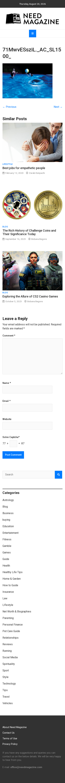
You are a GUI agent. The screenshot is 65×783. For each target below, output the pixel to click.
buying (6, 519)
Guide (5, 559)
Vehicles (7, 703)
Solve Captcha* (11, 437)
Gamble (6, 546)
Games (6, 552)
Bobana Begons (39, 239)
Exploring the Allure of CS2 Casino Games (30, 296)
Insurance (8, 591)
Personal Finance (12, 624)
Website (6, 419)
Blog (5, 227)
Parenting (8, 618)
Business (8, 513)
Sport (5, 670)
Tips (5, 690)
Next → (58, 106)
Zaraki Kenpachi (37, 173)
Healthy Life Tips (12, 572)
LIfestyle (7, 164)
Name (6, 383)
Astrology (8, 500)
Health (6, 565)
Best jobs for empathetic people (23, 168)
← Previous (9, 106)
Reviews (7, 644)
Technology (9, 683)
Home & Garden (11, 578)
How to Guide (10, 585)
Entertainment (10, 532)
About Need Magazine (14, 727)
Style (5, 677)
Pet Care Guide (11, 631)
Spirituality (8, 664)
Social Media (10, 657)
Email (6, 401)
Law (4, 598)
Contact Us (8, 732)
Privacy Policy (10, 744)
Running (7, 650)
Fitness (6, 539)
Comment (8, 336)
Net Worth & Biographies (16, 611)
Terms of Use (9, 738)
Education (8, 526)
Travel (6, 696)
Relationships (10, 637)
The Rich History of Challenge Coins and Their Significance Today (29, 232)
